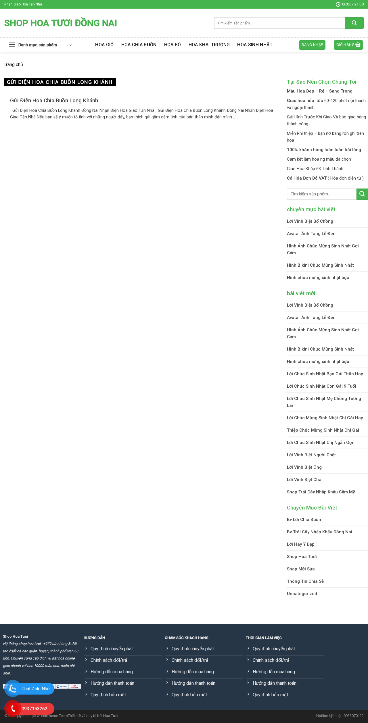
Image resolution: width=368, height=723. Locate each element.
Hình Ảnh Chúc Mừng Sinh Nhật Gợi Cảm (323, 249)
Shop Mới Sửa (301, 569)
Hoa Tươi (110, 716)
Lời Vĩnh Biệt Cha (304, 479)
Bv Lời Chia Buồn (304, 519)
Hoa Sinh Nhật (255, 44)
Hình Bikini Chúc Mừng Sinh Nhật (320, 265)
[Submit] (354, 23)
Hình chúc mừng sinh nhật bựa (318, 277)
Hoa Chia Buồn (139, 44)
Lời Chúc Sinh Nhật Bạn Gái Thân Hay (325, 373)
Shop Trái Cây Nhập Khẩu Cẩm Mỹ (321, 492)
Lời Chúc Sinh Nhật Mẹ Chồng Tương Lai (324, 402)
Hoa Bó (172, 44)
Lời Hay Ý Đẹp (301, 544)
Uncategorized (302, 593)
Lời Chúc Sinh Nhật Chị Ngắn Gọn (320, 442)
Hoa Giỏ (104, 44)
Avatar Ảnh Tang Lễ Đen (311, 233)
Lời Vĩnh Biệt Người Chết (311, 454)
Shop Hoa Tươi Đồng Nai (60, 23)
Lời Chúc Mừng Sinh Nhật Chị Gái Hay (325, 417)
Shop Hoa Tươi (302, 556)
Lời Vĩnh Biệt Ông (304, 467)
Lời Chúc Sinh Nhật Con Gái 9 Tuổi (321, 386)
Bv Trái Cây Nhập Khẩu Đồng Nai (319, 531)
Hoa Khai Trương (209, 44)
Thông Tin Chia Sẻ (305, 581)
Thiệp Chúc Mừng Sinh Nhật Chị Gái (323, 430)
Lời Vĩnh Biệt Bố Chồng (310, 221)
